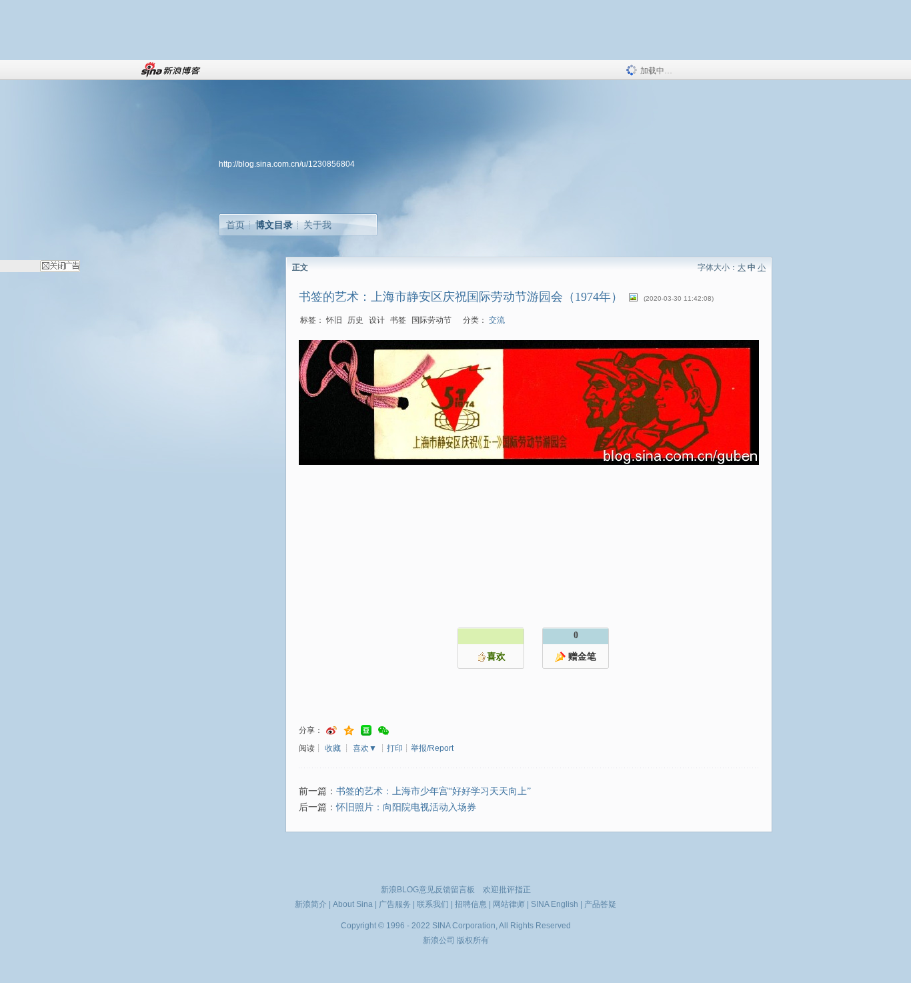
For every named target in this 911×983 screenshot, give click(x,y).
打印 (395, 748)
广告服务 (395, 904)
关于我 (317, 224)
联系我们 (433, 904)
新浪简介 (311, 904)
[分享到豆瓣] (366, 730)
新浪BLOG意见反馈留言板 (428, 889)
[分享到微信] (383, 730)
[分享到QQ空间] (348, 730)
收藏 (333, 748)
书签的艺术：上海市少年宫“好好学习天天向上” (433, 791)
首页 (235, 224)
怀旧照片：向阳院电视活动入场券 (406, 807)
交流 (497, 320)
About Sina (353, 904)
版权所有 (473, 940)
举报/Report (432, 748)
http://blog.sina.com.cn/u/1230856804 (287, 164)
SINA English (554, 904)
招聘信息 (471, 904)
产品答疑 (600, 904)
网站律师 (509, 904)
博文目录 (274, 224)
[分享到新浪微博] (331, 730)
